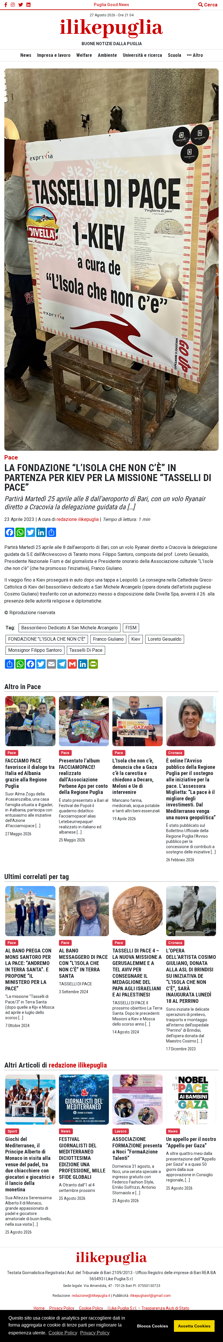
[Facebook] (5, 4)
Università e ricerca (142, 55)
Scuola (174, 55)
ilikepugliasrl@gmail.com (150, 1296)
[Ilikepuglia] (111, 29)
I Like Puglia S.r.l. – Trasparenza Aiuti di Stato (148, 1308)
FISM (130, 628)
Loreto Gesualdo (164, 639)
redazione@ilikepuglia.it (91, 1296)
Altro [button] (197, 55)
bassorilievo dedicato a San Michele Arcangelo (69, 628)
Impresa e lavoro (54, 55)
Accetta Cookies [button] (194, 1326)
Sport (12, 1132)
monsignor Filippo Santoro (35, 650)
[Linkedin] (28, 4)
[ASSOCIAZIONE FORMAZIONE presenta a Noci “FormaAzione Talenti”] (137, 1099)
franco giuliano (108, 639)
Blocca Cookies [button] (152, 1326)
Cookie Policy (62, 1332)
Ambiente (107, 55)
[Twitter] (20, 4)
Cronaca (175, 753)
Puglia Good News (111, 4)
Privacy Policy (94, 1332)
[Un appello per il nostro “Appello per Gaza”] (191, 1099)
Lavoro (121, 1132)
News (25, 55)
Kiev (135, 639)
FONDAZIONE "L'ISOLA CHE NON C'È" (46, 639)
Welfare (84, 55)
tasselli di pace (85, 650)
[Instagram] (13, 4)
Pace (11, 457)
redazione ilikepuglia (78, 519)
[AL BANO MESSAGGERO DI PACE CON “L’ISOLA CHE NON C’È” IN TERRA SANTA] (84, 910)
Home (39, 1308)
